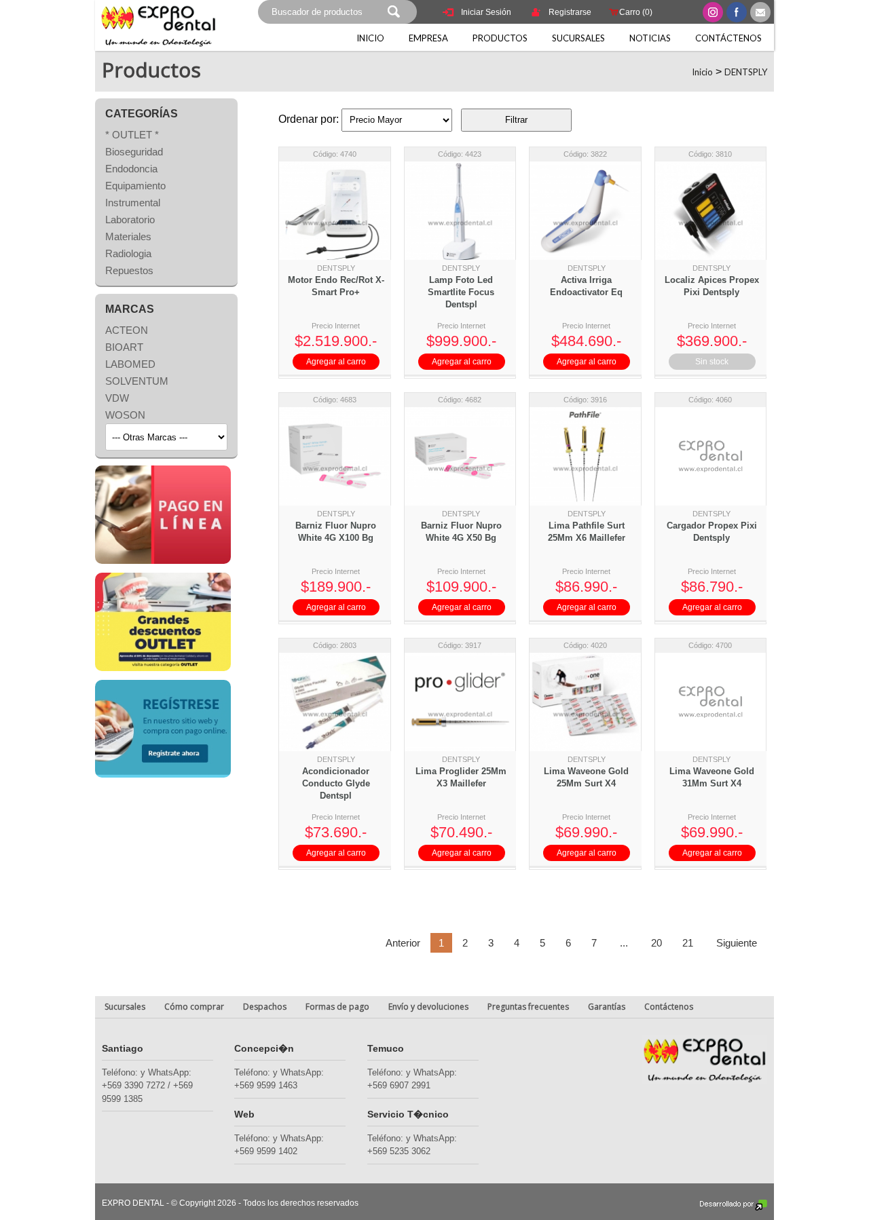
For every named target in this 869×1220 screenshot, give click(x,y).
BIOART (124, 347)
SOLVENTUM (136, 381)
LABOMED (130, 364)
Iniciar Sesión (486, 12)
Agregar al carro (336, 361)
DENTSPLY (745, 71)
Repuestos (129, 270)
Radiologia (128, 253)
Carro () (635, 12)
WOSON (125, 415)
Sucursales (578, 38)
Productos (500, 38)
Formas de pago (337, 1006)
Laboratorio (130, 219)
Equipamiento (135, 185)
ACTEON (126, 330)
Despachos (264, 1006)
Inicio (370, 38)
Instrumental (132, 202)
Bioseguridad (134, 151)
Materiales (128, 236)
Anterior (403, 943)
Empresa (428, 38)
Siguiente (735, 943)
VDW (117, 398)
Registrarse (570, 12)
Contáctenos (728, 38)
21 (687, 943)
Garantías (606, 1006)
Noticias (650, 38)
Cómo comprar (194, 1006)
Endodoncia (131, 168)
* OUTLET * (132, 134)
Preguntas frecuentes (528, 1006)
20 (656, 943)
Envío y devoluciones (428, 1006)
